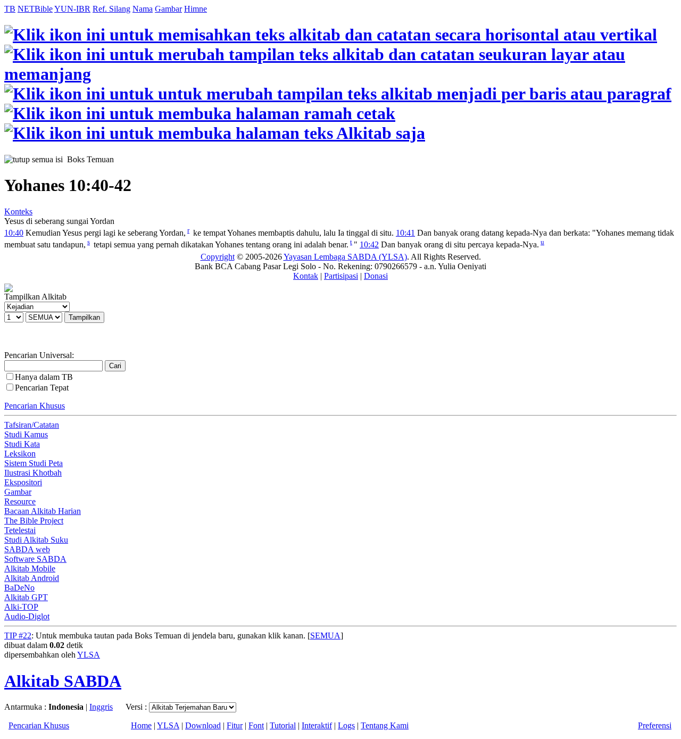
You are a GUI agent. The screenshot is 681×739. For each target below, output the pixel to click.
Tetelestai (20, 530)
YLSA (88, 654)
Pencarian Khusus (34, 405)
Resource (20, 501)
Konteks (18, 211)
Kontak (305, 275)
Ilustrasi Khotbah (33, 472)
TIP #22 (17, 635)
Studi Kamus (26, 434)
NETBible (35, 8)
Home (141, 725)
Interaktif (317, 725)
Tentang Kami (385, 725)
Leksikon (20, 453)
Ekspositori (23, 482)
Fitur (235, 725)
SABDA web (27, 549)
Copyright (218, 256)
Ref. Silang (111, 8)
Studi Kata (22, 444)
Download (203, 725)
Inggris (101, 706)
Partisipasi (341, 275)
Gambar (168, 8)
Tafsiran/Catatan (31, 424)
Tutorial (283, 725)
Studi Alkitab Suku (36, 539)
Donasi (376, 275)
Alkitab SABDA (62, 681)
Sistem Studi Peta (33, 463)
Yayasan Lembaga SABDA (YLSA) (345, 256)
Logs (346, 725)
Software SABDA (35, 558)
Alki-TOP (21, 606)
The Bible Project (33, 520)
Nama (142, 8)
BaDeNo (19, 587)
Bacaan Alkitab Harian (42, 511)
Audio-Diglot (26, 616)
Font (256, 725)
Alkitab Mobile (29, 568)
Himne (195, 8)
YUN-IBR (72, 8)
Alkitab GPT (26, 597)
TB (9, 8)
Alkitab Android (31, 578)
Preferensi (654, 725)
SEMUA (325, 635)
